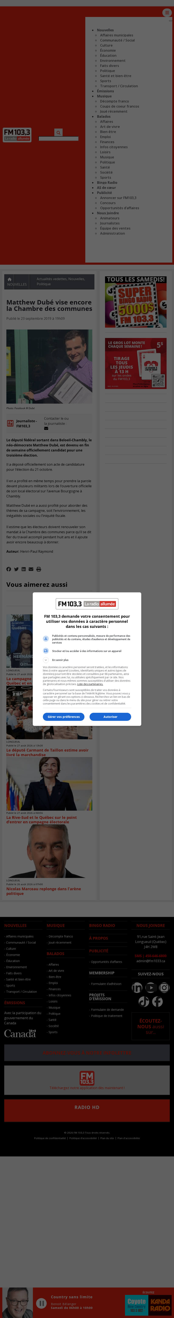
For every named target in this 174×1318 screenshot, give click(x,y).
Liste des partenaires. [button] (90, 684)
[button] (87, 660)
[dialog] (87, 659)
